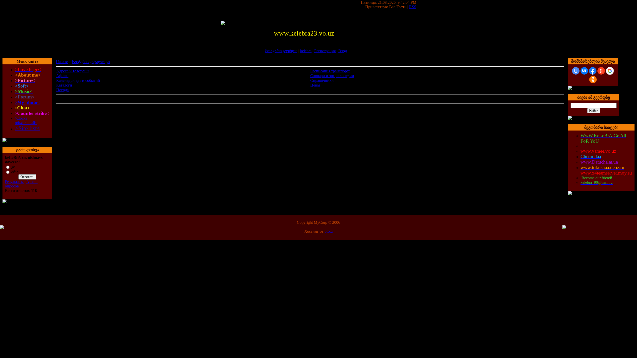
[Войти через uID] (576, 71)
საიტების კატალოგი (91, 62)
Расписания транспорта (330, 71)
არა (14, 172)
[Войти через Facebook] (592, 71)
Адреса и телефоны (72, 71)
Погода (62, 90)
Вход (342, 51)
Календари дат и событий (78, 80)
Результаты (14, 181)
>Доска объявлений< (26, 120)
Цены (315, 85)
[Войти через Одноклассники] (593, 79)
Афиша (62, 76)
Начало (62, 62)
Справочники (322, 80)
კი (13, 167)
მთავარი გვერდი (281, 51)
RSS (412, 7)
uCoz (328, 231)
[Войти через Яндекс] (601, 71)
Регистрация (325, 51)
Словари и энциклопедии (332, 76)
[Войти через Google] (610, 71)
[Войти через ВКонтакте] (584, 71)
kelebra (306, 51)
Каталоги (64, 85)
